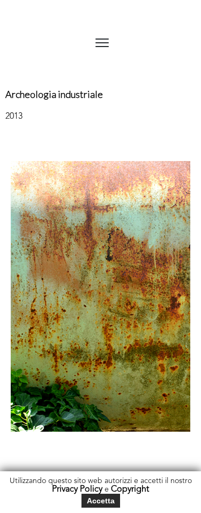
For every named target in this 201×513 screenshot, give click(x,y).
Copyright (130, 489)
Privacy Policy (77, 489)
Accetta (101, 500)
